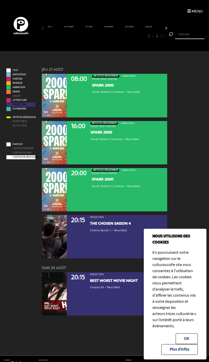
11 (84, 36)
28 (153, 36)
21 (124, 36)
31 (165, 36)
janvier (149, 27)
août (50, 27)
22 (129, 36)
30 (161, 36)
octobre (89, 27)
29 (157, 36)
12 (88, 36)
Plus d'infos (179, 349)
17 (108, 36)
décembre (129, 27)
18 (112, 36)
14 (96, 36)
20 (121, 36)
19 (116, 36)
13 (92, 36)
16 (104, 36)
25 (141, 36)
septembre (69, 27)
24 (137, 36)
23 (133, 36)
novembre (109, 27)
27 (149, 36)
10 (80, 36)
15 (100, 36)
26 (145, 36)
